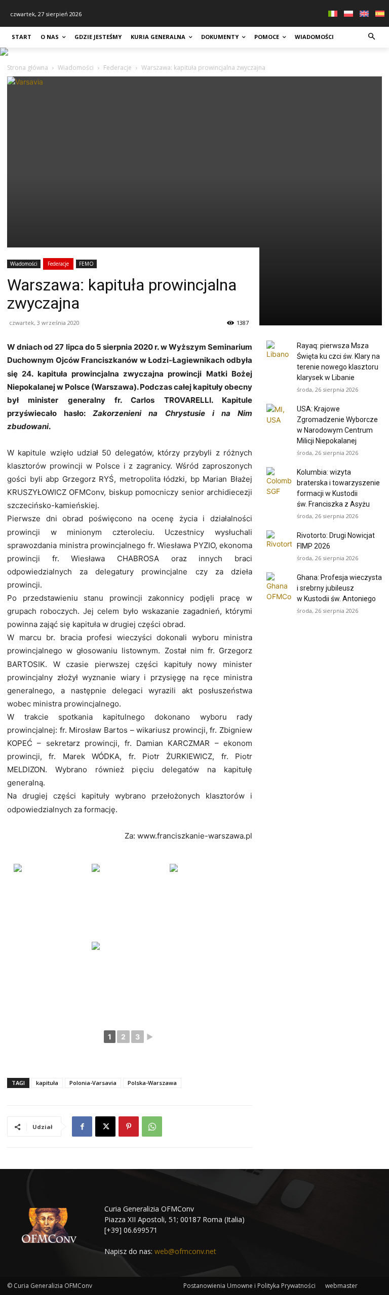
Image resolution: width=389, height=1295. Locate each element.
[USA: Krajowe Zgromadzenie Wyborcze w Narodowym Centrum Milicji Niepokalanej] (279, 416)
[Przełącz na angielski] (365, 13)
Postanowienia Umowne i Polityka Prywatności (249, 1285)
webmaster (341, 1285)
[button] (372, 37)
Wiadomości (23, 263)
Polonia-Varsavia (92, 1083)
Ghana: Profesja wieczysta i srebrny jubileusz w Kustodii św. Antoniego (339, 588)
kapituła (47, 1083)
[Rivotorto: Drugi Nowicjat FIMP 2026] (279, 543)
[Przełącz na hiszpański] (381, 13)
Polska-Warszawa (152, 1083)
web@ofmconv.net (185, 1251)
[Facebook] (82, 1126)
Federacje (58, 263)
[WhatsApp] (152, 1126)
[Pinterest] (129, 1126)
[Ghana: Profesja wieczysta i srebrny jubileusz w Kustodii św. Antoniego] (279, 587)
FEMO (86, 263)
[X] (105, 1126)
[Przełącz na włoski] (334, 13)
